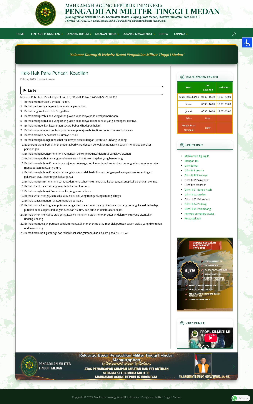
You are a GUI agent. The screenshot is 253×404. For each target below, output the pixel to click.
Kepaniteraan (47, 79)
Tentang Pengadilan (45, 34)
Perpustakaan (192, 218)
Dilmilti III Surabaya (195, 175)
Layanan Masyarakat (137, 34)
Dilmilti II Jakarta (194, 170)
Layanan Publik (105, 34)
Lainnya (179, 34)
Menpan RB (191, 161)
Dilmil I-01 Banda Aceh (198, 189)
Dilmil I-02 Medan (195, 194)
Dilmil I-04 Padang (195, 204)
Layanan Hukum (77, 34)
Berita (163, 34)
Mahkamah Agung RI (196, 156)
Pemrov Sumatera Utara (199, 213)
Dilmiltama (190, 165)
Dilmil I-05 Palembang (197, 209)
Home (20, 34)
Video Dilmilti (195, 323)
